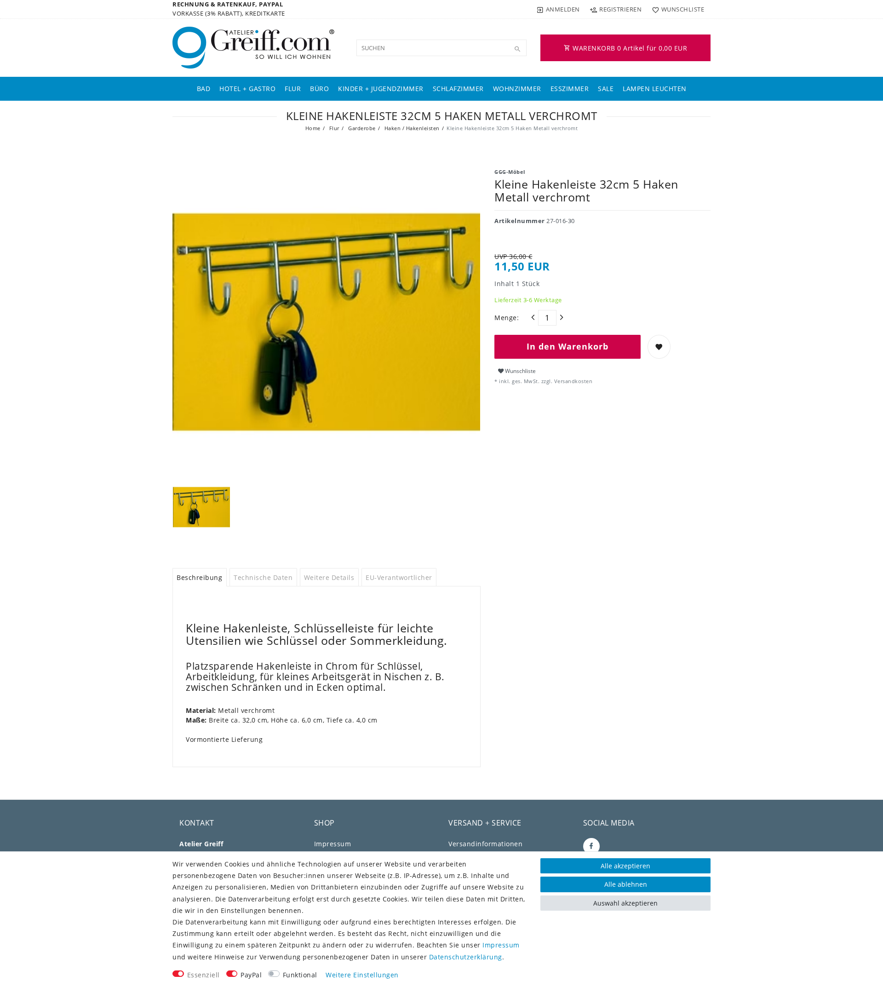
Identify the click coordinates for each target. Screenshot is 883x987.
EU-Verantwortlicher (399, 577)
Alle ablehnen (625, 884)
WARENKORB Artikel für (629, 48)
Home (313, 128)
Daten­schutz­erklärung (465, 957)
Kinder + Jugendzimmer (381, 88)
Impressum (332, 843)
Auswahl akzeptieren (625, 903)
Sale (606, 88)
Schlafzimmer (458, 88)
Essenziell (203, 974)
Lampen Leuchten (655, 88)
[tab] (199, 577)
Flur (293, 88)
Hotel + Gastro (247, 88)
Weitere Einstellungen (362, 974)
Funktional (300, 974)
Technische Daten (263, 577)
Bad (204, 88)
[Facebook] (591, 846)
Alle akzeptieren (625, 865)
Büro (319, 88)
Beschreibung (199, 577)
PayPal (251, 974)
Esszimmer (569, 88)
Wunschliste (520, 371)
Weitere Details (329, 577)
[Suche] (517, 49)
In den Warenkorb (567, 346)
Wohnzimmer (517, 88)
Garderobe (361, 128)
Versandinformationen (485, 843)
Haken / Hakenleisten (411, 128)
